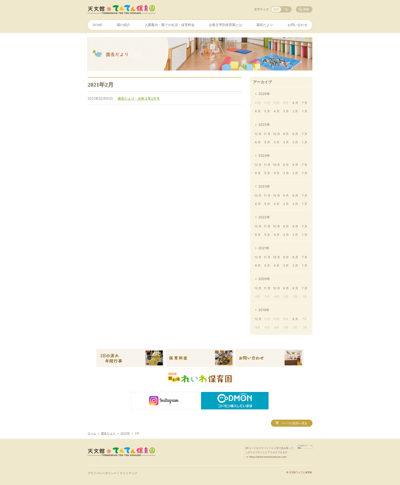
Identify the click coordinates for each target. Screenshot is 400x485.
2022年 (264, 217)
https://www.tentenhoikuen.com (267, 456)
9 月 (286, 134)
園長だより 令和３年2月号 (139, 98)
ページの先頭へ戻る (294, 423)
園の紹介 (123, 25)
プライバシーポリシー (102, 473)
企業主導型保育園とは (225, 25)
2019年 (263, 310)
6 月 (258, 111)
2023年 (264, 186)
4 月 (276, 111)
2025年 (264, 124)
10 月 (276, 134)
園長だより (264, 25)
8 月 (295, 103)
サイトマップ (128, 473)
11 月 (267, 134)
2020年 (264, 279)
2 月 (295, 111)
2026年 (264, 94)
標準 (276, 9)
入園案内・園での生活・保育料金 (170, 25)
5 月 (267, 111)
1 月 (304, 111)
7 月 (304, 103)
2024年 (264, 155)
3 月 (286, 111)
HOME (97, 25)
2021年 (263, 248)
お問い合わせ (298, 25)
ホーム (92, 433)
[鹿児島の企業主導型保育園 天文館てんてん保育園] (121, 9)
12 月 (257, 134)
